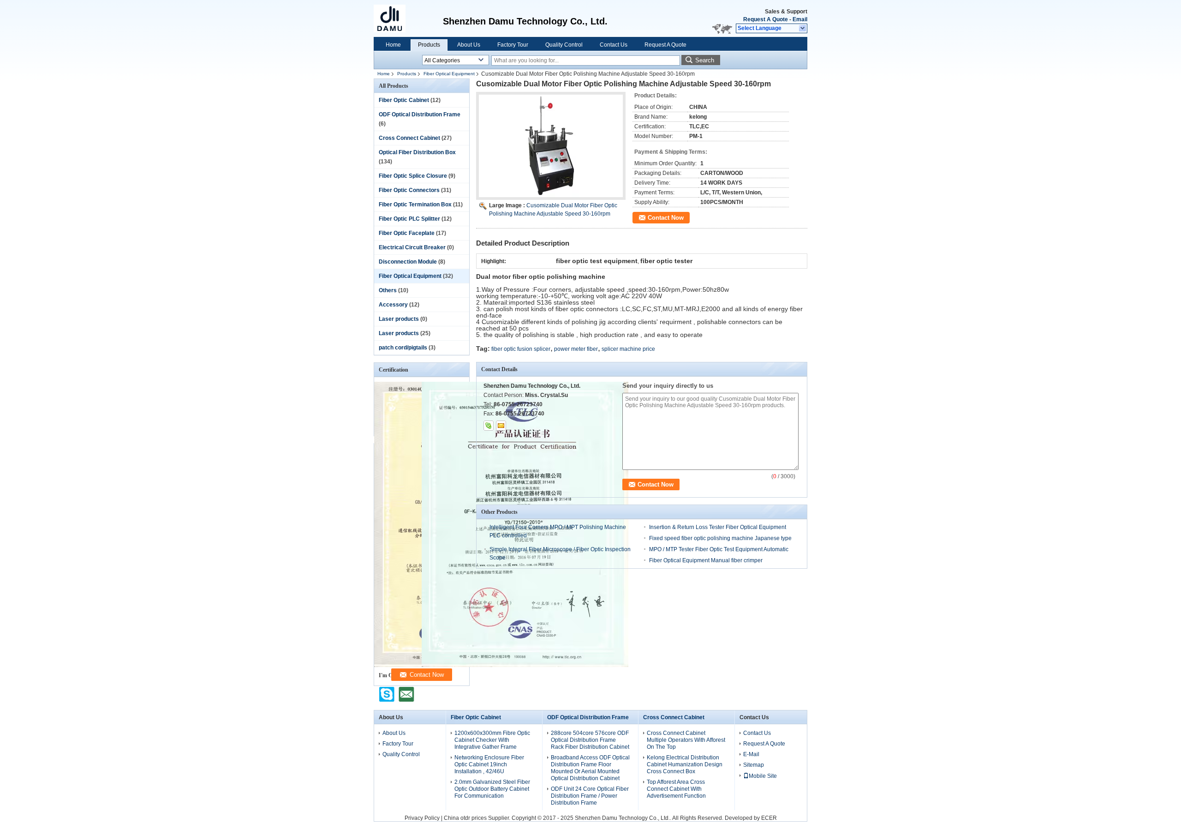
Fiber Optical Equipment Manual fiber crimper (706, 560)
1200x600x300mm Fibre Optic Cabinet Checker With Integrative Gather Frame (492, 740)
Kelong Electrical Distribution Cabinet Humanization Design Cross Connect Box (684, 764)
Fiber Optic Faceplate (407, 233)
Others (388, 290)
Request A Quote (765, 19)
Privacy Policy (422, 818)
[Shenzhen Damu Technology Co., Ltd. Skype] (488, 426)
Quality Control (564, 45)
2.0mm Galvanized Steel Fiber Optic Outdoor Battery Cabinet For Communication (492, 789)
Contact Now (666, 217)
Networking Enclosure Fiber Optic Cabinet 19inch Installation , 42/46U (489, 764)
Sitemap (753, 765)
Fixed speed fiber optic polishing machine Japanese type (720, 538)
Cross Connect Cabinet (409, 138)
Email (800, 19)
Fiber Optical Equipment (449, 73)
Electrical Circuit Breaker (412, 247)
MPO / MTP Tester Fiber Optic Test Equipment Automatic (718, 549)
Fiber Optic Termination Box (415, 204)
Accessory (393, 304)
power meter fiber (576, 349)
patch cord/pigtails (403, 347)
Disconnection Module (408, 262)
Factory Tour (512, 45)
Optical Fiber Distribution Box (417, 152)
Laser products (399, 319)
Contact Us (613, 45)
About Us (468, 45)
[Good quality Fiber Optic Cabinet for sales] (525, 665)
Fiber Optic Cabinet (404, 100)
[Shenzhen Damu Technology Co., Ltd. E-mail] (501, 426)
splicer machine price (628, 349)
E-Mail (751, 754)
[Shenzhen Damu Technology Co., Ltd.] (803, 28)
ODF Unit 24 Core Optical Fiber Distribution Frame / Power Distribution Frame (590, 796)
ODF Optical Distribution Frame (419, 114)
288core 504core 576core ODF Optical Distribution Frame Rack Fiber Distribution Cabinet (590, 740)
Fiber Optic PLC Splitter (409, 219)
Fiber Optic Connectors (409, 190)
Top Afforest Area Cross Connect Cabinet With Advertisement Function (676, 789)
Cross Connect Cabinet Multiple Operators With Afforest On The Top (686, 740)
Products (429, 45)
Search (704, 60)
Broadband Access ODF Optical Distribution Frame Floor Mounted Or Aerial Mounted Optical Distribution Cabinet (590, 768)
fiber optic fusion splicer (520, 349)
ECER (769, 818)
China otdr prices (465, 818)
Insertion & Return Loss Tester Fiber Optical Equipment (717, 527)
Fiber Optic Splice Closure (413, 176)
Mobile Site (763, 776)
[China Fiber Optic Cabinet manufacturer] (394, 18)
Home (393, 45)
